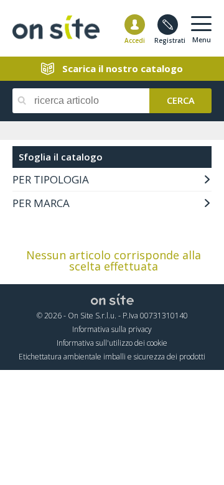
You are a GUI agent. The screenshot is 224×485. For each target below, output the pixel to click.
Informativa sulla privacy (112, 329)
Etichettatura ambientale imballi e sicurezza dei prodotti (112, 356)
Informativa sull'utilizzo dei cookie (112, 343)
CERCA (181, 99)
